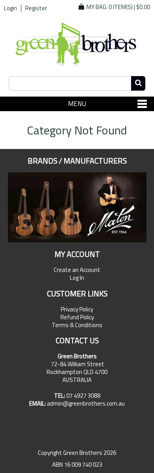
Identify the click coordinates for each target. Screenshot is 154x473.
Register (36, 8)
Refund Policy (77, 317)
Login (10, 8)
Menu (77, 103)
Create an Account (77, 270)
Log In (77, 278)
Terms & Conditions (77, 325)
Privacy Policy (77, 309)
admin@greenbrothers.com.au (86, 403)
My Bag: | (118, 7)
